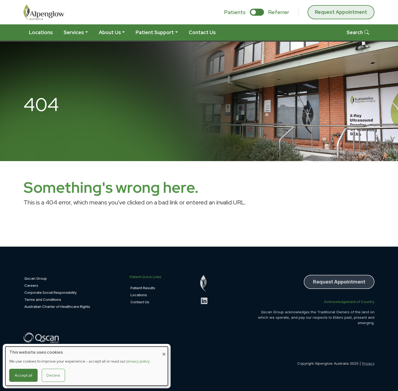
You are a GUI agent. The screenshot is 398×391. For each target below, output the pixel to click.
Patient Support (155, 32)
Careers (31, 285)
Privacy (368, 363)
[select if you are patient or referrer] (257, 12)
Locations (41, 32)
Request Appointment (341, 12)
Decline (53, 375)
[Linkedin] (206, 301)
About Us (110, 32)
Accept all (23, 375)
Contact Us (202, 32)
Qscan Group (35, 278)
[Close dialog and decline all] (164, 350)
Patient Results (143, 288)
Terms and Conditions (42, 299)
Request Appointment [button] (339, 282)
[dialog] (86, 366)
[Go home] (206, 283)
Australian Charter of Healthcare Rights (57, 306)
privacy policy (138, 361)
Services (74, 32)
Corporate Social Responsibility (50, 292)
